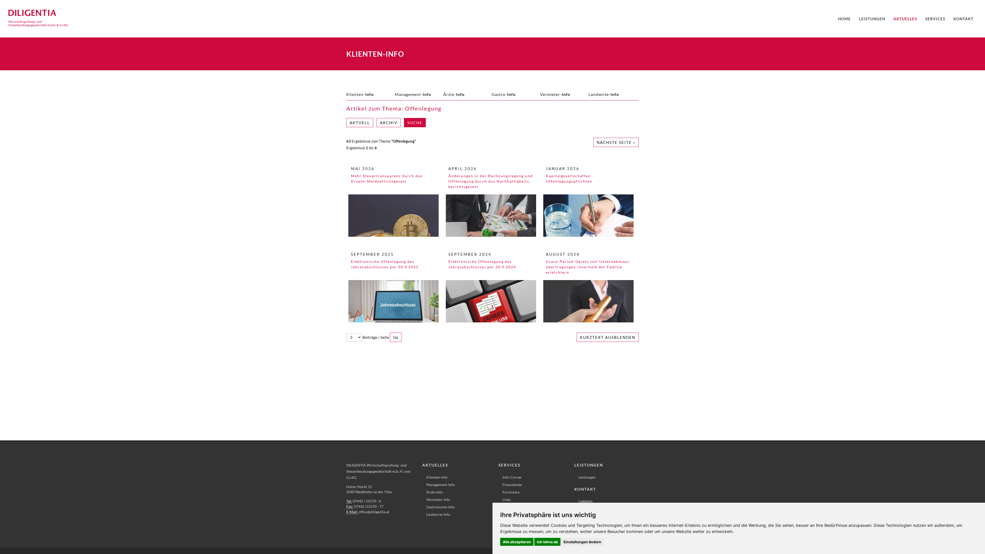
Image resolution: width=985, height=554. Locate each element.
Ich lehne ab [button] (547, 542)
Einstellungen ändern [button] (582, 542)
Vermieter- (555, 94)
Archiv (388, 122)
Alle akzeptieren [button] (517, 542)
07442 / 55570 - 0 (367, 501)
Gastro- (503, 94)
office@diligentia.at (374, 512)
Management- (413, 94)
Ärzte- (454, 94)
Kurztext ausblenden (607, 337)
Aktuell (360, 122)
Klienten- (360, 94)
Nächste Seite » (616, 142)
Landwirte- (603, 94)
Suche (414, 122)
